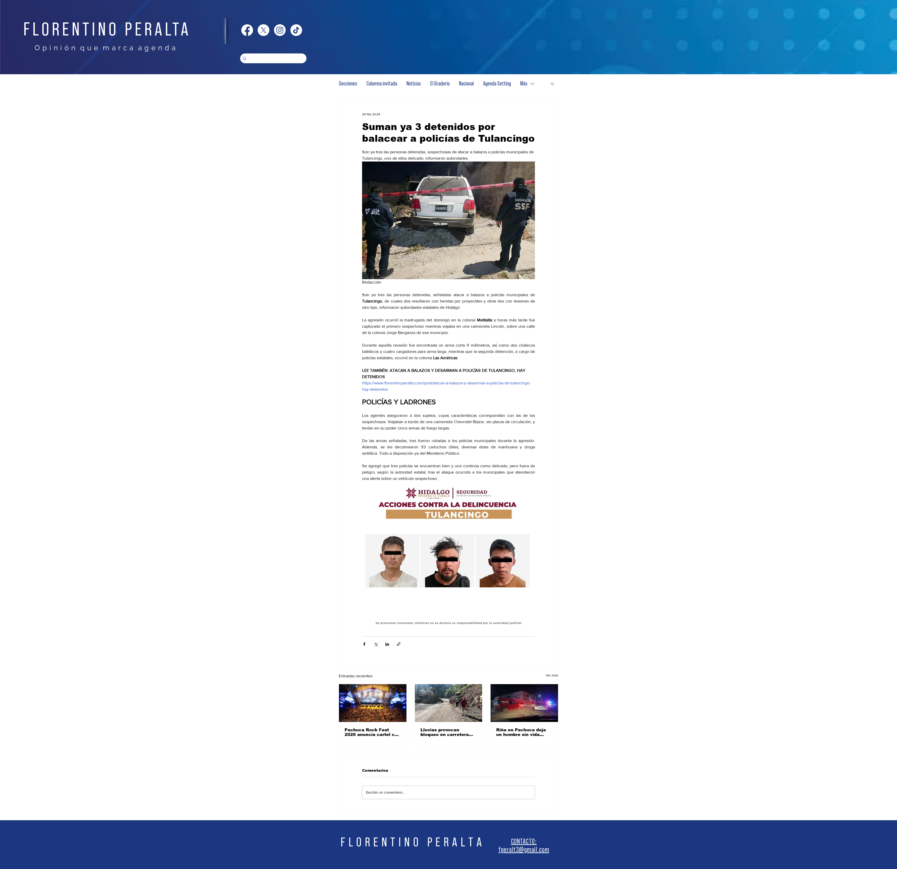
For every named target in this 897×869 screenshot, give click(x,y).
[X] (263, 30)
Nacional (466, 84)
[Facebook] (247, 30)
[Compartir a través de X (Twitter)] (376, 644)
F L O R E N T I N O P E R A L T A (411, 842)
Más (523, 84)
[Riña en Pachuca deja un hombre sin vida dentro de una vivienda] (524, 703)
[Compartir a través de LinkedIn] (387, 644)
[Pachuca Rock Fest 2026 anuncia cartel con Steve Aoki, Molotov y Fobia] (372, 703)
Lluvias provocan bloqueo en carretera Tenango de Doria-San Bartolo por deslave (445, 732)
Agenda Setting (497, 84)
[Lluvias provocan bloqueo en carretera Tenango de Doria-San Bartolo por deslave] (448, 703)
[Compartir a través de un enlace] (398, 644)
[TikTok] (296, 30)
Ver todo (552, 675)
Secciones (348, 84)
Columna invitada (382, 84)
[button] (552, 83)
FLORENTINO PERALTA (107, 29)
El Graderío (440, 84)
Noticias (413, 84)
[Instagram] (280, 30)
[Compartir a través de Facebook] (364, 644)
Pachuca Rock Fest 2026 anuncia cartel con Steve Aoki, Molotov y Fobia (372, 732)
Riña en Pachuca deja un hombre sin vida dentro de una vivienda (522, 732)
